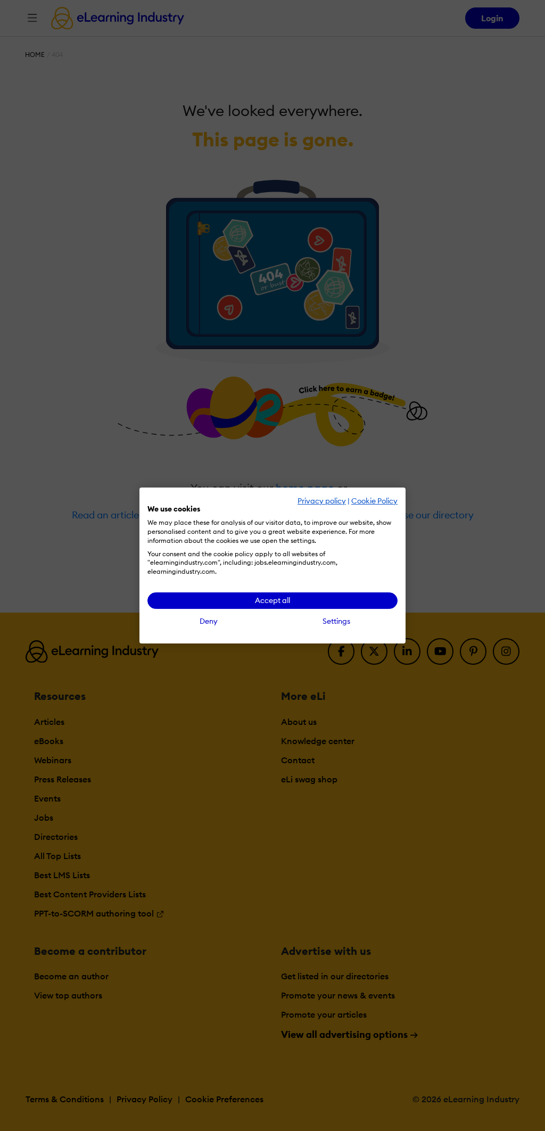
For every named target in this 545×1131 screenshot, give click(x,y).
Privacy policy (322, 501)
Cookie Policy (374, 501)
